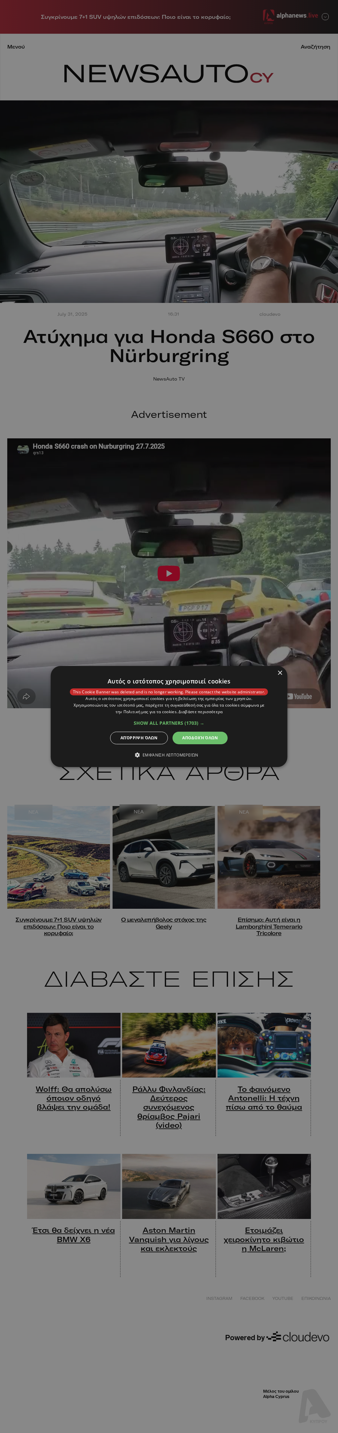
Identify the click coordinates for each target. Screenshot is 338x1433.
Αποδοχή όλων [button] (200, 738)
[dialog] (169, 716)
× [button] (279, 673)
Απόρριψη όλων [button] (138, 738)
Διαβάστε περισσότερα (200, 712)
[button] (169, 723)
